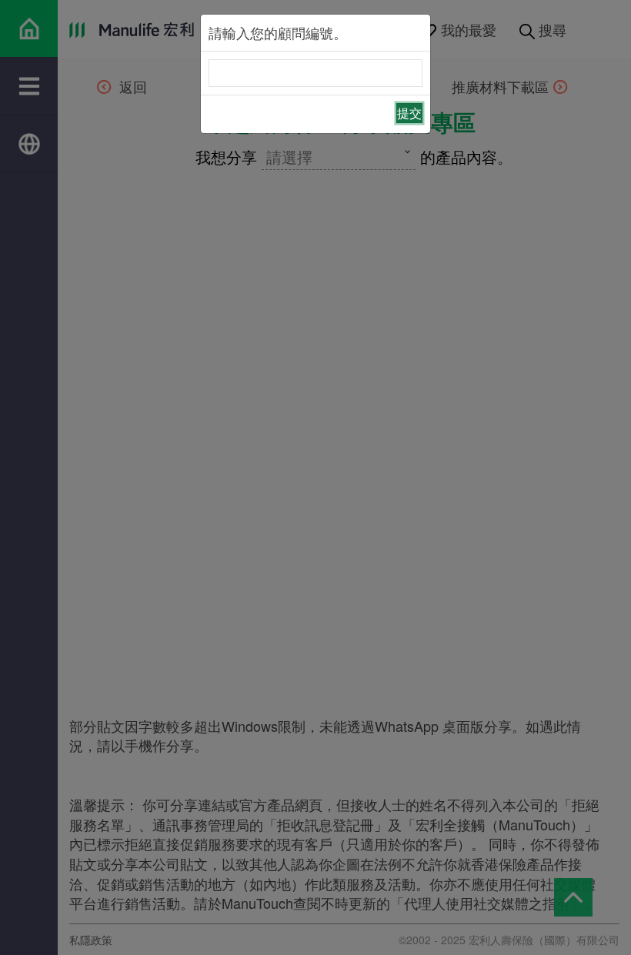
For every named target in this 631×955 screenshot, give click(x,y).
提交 (409, 113)
